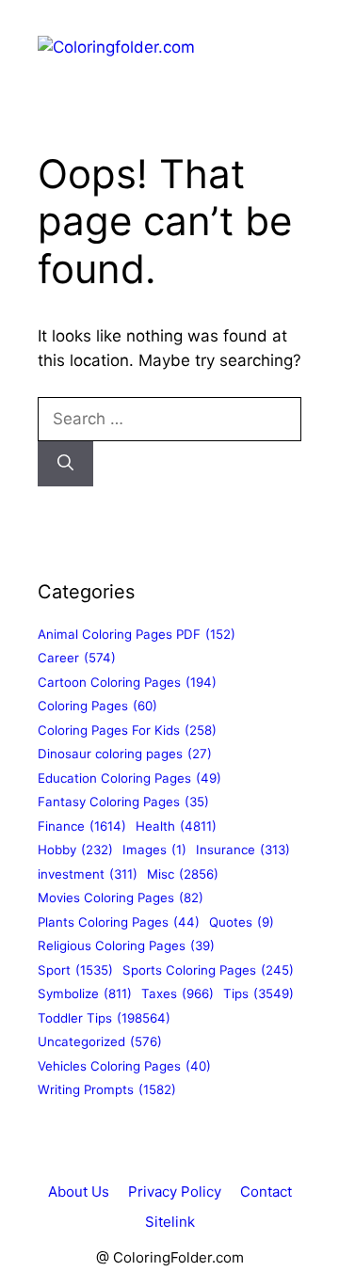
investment (87, 874)
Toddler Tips (104, 1017)
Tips (258, 993)
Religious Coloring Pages (126, 945)
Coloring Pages (97, 705)
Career (77, 657)
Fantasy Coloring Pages (123, 801)
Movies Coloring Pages (120, 897)
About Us (78, 1191)
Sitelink (170, 1222)
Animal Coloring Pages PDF (136, 634)
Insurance (243, 849)
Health (176, 826)
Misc (182, 874)
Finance (82, 826)
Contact (266, 1191)
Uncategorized (100, 1041)
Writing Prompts (107, 1089)
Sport (75, 969)
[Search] (65, 463)
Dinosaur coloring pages (125, 753)
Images (154, 849)
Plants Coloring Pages (119, 922)
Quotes (241, 922)
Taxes (177, 993)
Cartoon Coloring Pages (127, 682)
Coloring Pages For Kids (127, 730)
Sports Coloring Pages (208, 969)
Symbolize (85, 993)
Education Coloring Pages (129, 778)
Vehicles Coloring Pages (124, 1065)
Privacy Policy (174, 1191)
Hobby (75, 849)
